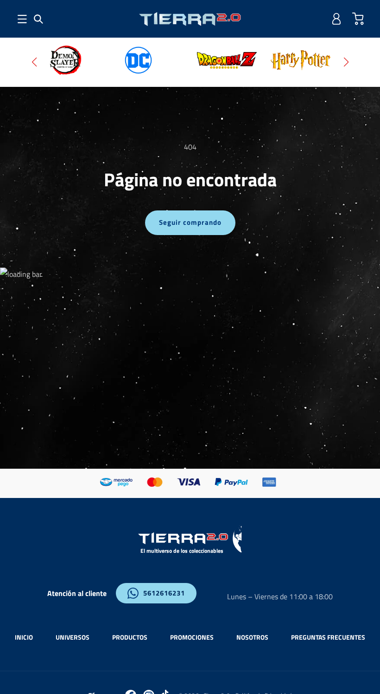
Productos (129, 637)
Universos (72, 637)
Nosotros (252, 637)
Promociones (192, 637)
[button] (38, 19)
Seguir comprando (190, 222)
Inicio (24, 637)
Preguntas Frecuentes (328, 637)
